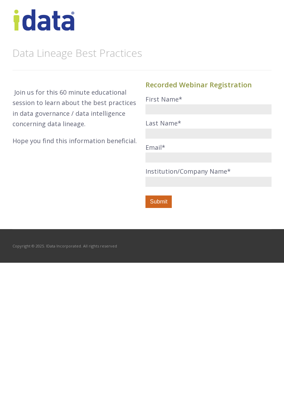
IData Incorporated (63, 246)
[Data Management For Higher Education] (44, 27)
